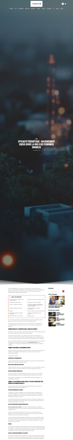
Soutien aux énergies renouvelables (16, 304)
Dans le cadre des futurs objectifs (15, 406)
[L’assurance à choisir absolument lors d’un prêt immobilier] (56, 300)
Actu (37, 139)
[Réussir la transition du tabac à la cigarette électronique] (52, 324)
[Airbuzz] (36, 4)
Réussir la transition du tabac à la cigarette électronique (60, 325)
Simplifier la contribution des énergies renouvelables (16, 313)
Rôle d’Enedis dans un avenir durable (16, 315)
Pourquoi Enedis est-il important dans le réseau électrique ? (17, 300)
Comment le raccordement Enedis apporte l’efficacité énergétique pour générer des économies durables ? (35, 305)
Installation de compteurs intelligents (34, 302)
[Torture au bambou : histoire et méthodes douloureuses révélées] (52, 314)
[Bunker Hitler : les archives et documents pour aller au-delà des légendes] (52, 319)
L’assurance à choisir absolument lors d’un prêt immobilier (55, 306)
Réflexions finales (31, 315)
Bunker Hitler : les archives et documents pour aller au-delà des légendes (60, 320)
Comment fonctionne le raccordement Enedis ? (36, 299)
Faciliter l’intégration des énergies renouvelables (34, 308)
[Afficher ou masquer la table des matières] (33, 297)
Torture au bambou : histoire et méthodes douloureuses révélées (60, 315)
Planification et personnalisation (15, 302)
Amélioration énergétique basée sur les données (34, 313)
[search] (63, 4)
